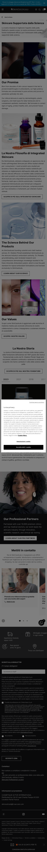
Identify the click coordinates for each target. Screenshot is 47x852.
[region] (23, 426)
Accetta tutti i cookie (23, 447)
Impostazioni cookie (23, 441)
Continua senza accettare (36, 402)
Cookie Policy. (22, 435)
